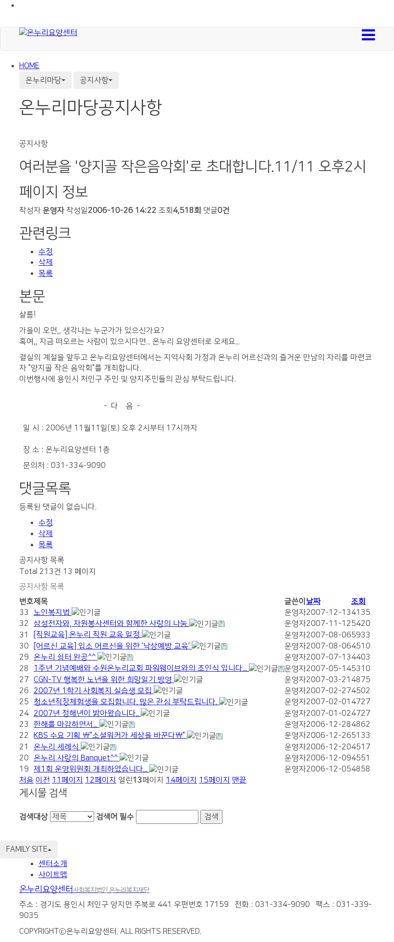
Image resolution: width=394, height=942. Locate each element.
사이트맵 (52, 874)
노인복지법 (53, 612)
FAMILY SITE (27, 849)
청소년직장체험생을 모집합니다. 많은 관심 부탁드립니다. (126, 701)
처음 (26, 780)
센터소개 (52, 863)
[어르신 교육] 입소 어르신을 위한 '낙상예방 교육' (113, 646)
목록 (45, 273)
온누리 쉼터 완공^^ (66, 657)
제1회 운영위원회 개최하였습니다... (91, 769)
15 (214, 780)
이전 (43, 780)
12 (100, 780)
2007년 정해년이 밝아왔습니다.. (87, 713)
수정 (45, 251)
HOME (29, 65)
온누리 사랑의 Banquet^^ (77, 758)
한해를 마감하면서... (66, 724)
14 (181, 780)
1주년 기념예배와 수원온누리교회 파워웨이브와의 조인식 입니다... (141, 668)
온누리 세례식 (57, 747)
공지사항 (94, 80)
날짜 (313, 601)
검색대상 (33, 816)
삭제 (45, 262)
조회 (358, 601)
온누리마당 (43, 80)
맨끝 (239, 780)
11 (67, 780)
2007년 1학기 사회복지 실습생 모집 (94, 690)
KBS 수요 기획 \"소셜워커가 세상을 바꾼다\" (110, 735)
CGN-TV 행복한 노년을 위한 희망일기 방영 (104, 679)
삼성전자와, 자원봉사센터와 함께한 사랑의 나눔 (111, 623)
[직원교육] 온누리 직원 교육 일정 (88, 634)
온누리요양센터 (84, 889)
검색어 (115, 816)
